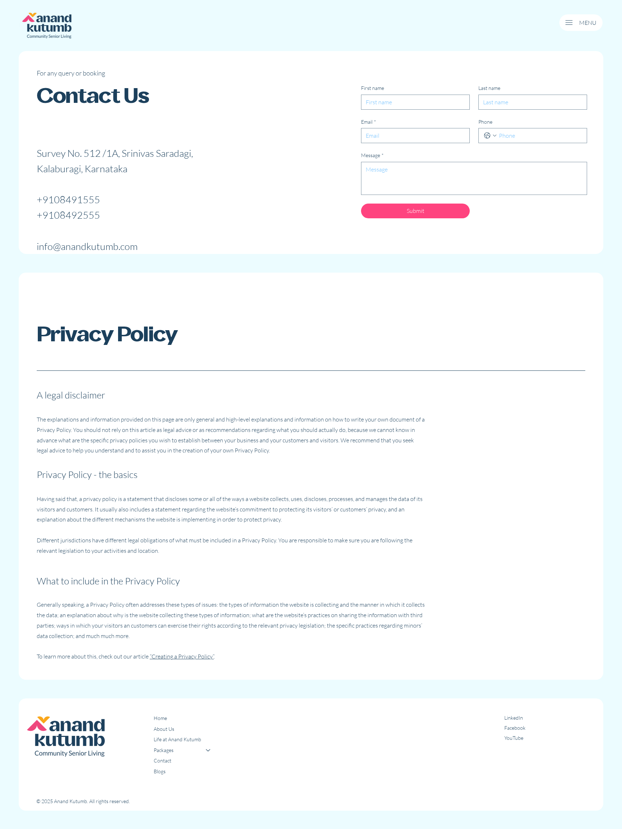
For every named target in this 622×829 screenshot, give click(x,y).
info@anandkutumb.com (87, 246)
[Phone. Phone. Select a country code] (490, 135)
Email (368, 122)
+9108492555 (68, 215)
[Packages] (208, 750)
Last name (489, 88)
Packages (163, 750)
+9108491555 (68, 199)
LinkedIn (513, 718)
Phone (485, 122)
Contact (162, 760)
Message (372, 155)
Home (160, 718)
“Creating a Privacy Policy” (182, 656)
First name (372, 88)
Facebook (515, 728)
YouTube (513, 738)
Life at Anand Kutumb (177, 739)
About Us (164, 729)
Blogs (160, 771)
